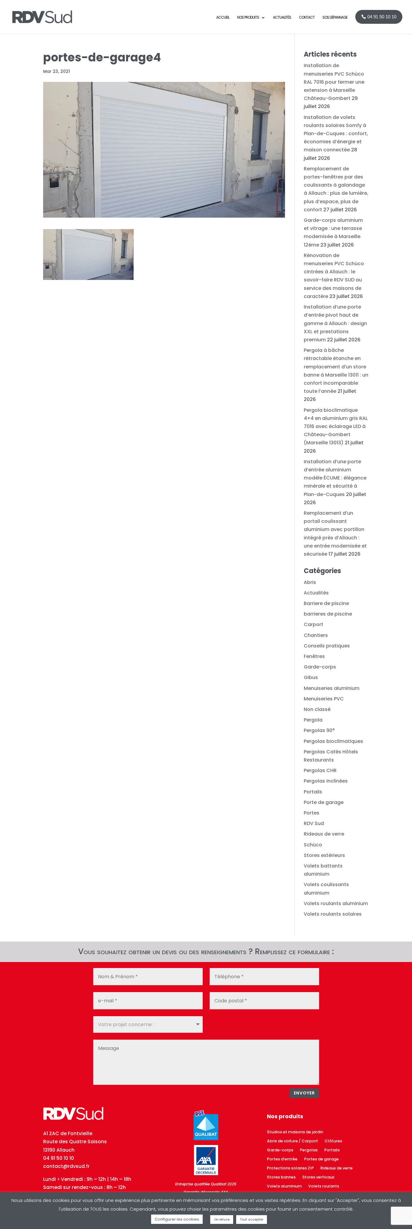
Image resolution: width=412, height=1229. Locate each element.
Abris (310, 582)
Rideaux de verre (324, 833)
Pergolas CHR (320, 770)
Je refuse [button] (222, 1219)
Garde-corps (320, 666)
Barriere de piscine (326, 603)
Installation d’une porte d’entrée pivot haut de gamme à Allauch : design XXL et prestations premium (335, 323)
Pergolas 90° (319, 730)
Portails (313, 791)
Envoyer (304, 1093)
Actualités (316, 592)
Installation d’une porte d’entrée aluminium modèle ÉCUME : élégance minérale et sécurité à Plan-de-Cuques (335, 478)
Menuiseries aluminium (332, 688)
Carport (313, 624)
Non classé (317, 709)
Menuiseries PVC (324, 698)
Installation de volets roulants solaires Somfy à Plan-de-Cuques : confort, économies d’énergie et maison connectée (336, 134)
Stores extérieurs (324, 855)
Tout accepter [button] (251, 1219)
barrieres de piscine (328, 613)
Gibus (311, 677)
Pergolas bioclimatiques (333, 741)
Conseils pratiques (327, 645)
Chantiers (316, 635)
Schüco (313, 844)
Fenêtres (314, 656)
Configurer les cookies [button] (177, 1219)
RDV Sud (314, 823)
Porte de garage (324, 802)
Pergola (313, 719)
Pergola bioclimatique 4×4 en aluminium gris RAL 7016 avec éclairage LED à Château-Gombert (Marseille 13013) (336, 426)
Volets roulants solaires (333, 914)
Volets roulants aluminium (336, 903)
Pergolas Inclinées (326, 780)
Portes (311, 812)
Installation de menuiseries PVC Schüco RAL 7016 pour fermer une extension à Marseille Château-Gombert (334, 82)
